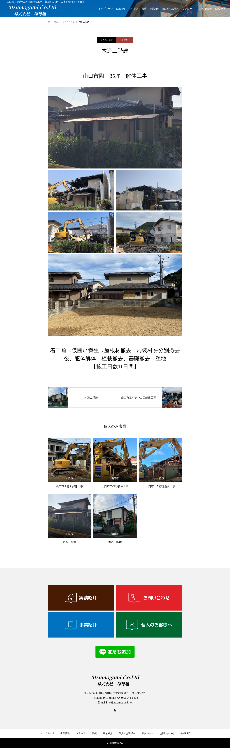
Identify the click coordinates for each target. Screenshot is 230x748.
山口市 (124, 40)
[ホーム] (49, 22)
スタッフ (133, 8)
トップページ (105, 8)
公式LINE (220, 8)
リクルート (188, 8)
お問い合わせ (205, 8)
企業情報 (120, 8)
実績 (144, 8)
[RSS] (115, 710)
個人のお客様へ (170, 8)
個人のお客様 (107, 40)
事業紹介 (154, 8)
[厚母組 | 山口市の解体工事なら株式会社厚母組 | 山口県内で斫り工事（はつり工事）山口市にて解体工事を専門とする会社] (46, 10)
